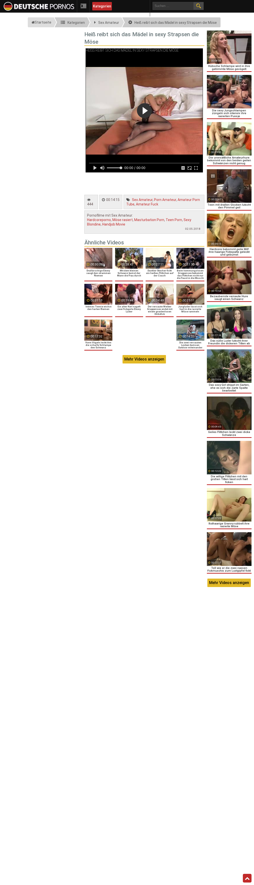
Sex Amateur (142, 200)
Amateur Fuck (147, 204)
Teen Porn (174, 220)
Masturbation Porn (149, 220)
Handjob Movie (113, 224)
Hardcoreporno (99, 220)
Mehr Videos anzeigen (144, 359)
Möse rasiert (122, 220)
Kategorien (102, 6)
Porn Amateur (165, 200)
